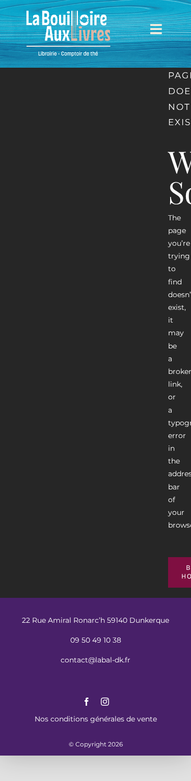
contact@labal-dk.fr (95, 659)
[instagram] (105, 702)
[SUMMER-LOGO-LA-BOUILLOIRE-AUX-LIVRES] (68, 11)
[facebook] (87, 702)
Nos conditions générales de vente (96, 719)
